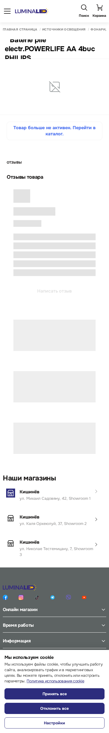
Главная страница (20, 29)
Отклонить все (54, 708)
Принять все (54, 693)
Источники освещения (64, 29)
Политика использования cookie (55, 680)
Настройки (54, 722)
